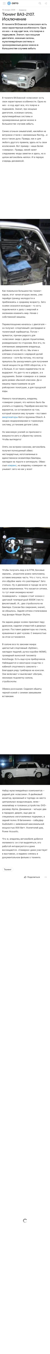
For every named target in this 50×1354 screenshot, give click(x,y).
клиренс (12, 465)
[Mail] (9, 3)
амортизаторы (10, 417)
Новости (22, 10)
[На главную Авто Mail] (14, 3)
